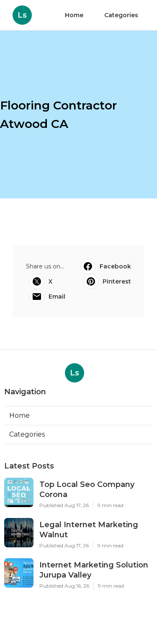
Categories (121, 15)
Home (74, 15)
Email (57, 296)
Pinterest (117, 281)
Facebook (115, 266)
